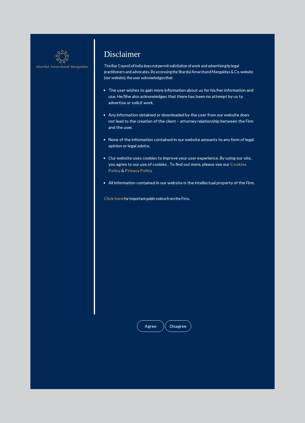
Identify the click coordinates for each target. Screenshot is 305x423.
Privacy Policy (138, 170)
